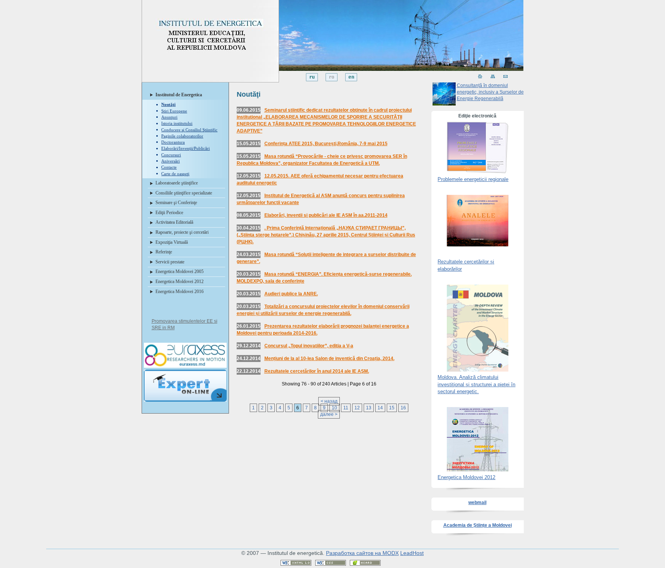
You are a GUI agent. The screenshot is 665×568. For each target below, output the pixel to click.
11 (345, 408)
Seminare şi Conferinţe (176, 202)
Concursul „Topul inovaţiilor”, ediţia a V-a (308, 346)
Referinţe (163, 252)
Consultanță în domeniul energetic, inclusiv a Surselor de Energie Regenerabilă (490, 92)
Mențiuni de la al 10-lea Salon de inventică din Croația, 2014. (329, 358)
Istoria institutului (176, 123)
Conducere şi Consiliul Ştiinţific (189, 129)
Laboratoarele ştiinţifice (176, 183)
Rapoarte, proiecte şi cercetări (182, 232)
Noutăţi (168, 104)
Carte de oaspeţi (175, 173)
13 (368, 408)
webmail (477, 502)
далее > (329, 414)
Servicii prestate (169, 262)
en (351, 77)
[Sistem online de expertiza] (185, 402)
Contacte (169, 167)
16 (403, 408)
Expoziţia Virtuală (171, 242)
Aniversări (170, 161)
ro (332, 77)
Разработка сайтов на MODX (362, 553)
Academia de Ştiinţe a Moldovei (477, 525)
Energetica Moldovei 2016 (179, 291)
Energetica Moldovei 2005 (179, 271)
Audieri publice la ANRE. (291, 294)
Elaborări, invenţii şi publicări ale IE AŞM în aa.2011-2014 (326, 215)
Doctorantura (173, 142)
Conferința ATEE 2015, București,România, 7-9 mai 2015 (326, 143)
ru (312, 77)
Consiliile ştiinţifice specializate (183, 193)
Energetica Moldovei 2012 (179, 281)
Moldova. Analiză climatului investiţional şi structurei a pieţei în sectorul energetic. (476, 384)
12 (357, 408)
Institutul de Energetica (178, 94)
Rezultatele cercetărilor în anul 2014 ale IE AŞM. (316, 371)
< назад (329, 401)
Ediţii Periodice (169, 212)
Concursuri (171, 154)
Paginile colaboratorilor (182, 136)
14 (380, 408)
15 (391, 408)
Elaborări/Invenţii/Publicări (185, 148)
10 (334, 408)
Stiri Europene (174, 111)
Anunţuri (169, 117)
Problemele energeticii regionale (473, 179)
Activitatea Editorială (174, 222)
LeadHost (412, 553)
